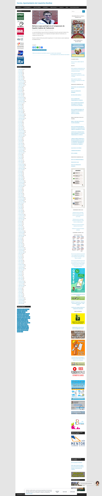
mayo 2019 (20, 190)
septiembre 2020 (21, 168)
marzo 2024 (20, 109)
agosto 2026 (20, 69)
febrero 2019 (20, 194)
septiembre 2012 (21, 302)
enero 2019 (20, 196)
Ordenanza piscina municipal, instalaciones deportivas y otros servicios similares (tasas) (78, 221)
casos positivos (25, 315)
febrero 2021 (20, 161)
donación (24, 321)
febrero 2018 (20, 211)
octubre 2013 (20, 284)
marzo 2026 (20, 76)
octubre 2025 (20, 83)
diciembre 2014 (21, 264)
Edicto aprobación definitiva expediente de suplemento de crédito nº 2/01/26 (78, 75)
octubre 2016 (20, 233)
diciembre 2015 (21, 247)
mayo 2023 (20, 123)
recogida (19, 327)
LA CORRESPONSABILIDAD (76, 294)
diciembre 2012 (21, 297)
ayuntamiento (24, 310)
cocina (24, 316)
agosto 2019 (20, 186)
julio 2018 (20, 204)
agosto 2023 (20, 119)
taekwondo (23, 328)
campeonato (19, 313)
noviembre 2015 (21, 249)
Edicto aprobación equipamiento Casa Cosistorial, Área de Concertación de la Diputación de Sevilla (78, 70)
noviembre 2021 (21, 148)
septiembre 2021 (21, 151)
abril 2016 (20, 242)
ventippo (26, 330)
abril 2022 (20, 141)
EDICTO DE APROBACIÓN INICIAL (77, 159)
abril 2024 (20, 108)
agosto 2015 (20, 253)
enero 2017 (20, 229)
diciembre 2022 (21, 130)
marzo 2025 (20, 93)
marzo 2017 (20, 226)
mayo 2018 (20, 207)
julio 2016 (20, 238)
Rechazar (65, 491)
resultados (24, 327)
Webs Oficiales (53, 7)
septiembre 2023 (21, 118)
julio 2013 (20, 288)
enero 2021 (20, 162)
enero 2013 (20, 296)
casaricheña (19, 315)
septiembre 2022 (21, 134)
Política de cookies (29, 493)
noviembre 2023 (21, 115)
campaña (23, 312)
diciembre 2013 (21, 281)
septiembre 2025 (21, 84)
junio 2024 (20, 105)
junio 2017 (20, 222)
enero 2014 (20, 279)
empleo (18, 322)
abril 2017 (20, 225)
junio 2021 (20, 155)
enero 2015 (20, 263)
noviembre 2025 (21, 82)
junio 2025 (20, 89)
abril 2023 (20, 125)
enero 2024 (20, 112)
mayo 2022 (20, 140)
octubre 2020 (20, 167)
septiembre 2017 (21, 218)
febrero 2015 (20, 261)
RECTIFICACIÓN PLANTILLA (76, 94)
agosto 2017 (20, 219)
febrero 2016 (20, 245)
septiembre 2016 (21, 235)
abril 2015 (20, 258)
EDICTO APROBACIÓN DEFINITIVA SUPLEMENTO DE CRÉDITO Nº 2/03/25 (77, 104)
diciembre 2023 (21, 114)
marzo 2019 (20, 193)
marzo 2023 (20, 126)
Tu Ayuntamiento (27, 7)
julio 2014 (20, 271)
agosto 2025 (20, 86)
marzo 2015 (20, 260)
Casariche (19, 7)
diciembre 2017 (21, 214)
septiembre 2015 (21, 251)
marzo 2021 (20, 160)
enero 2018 (20, 212)
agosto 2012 (20, 303)
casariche (27, 313)
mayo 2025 (20, 90)
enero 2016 (20, 246)
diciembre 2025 (21, 80)
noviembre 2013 (21, 282)
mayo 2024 (20, 107)
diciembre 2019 (21, 180)
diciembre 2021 (21, 147)
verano (18, 331)
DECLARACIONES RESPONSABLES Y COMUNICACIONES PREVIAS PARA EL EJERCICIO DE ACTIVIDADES (78, 359)
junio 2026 (20, 72)
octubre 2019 (20, 183)
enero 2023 (20, 129)
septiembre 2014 (21, 268)
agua (23, 309)
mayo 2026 (20, 73)
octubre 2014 (20, 267)
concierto (28, 316)
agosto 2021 (20, 153)
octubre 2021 (20, 150)
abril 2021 (20, 158)
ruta (27, 327)
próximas (26, 325)
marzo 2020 (20, 176)
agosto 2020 (20, 169)
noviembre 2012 (21, 299)
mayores (25, 324)
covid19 (18, 319)
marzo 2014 (20, 277)
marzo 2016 (20, 243)
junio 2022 (20, 139)
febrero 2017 (20, 228)
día (27, 321)
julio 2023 (20, 121)
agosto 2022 (20, 136)
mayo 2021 (20, 157)
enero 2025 (20, 96)
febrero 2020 (20, 178)
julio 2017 (20, 221)
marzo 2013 (20, 293)
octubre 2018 (20, 200)
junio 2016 (20, 239)
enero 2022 (20, 146)
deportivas (19, 321)
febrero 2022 (20, 144)
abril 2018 (20, 208)
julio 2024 (20, 104)
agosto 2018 (20, 203)
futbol (28, 322)
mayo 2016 (20, 240)
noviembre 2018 (21, 199)
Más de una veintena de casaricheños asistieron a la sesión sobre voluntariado (47, 53)
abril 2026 (20, 75)
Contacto (61, 7)
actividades (19, 309)
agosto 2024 (20, 102)
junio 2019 (20, 189)
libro (22, 324)
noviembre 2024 (21, 98)
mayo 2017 (20, 224)
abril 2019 (20, 192)
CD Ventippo (19, 316)
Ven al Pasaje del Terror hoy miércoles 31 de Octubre (59, 54)
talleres (18, 330)
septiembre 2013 (21, 285)
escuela (22, 322)
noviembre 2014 (21, 265)
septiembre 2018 (21, 201)
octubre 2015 (20, 250)
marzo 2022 (20, 143)
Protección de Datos (74, 7)
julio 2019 (20, 187)
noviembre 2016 (21, 232)
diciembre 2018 (21, 197)
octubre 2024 (20, 100)
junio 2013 (20, 289)
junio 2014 (20, 272)
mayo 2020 (20, 173)
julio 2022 (20, 137)
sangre (18, 328)
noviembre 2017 (21, 215)
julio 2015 (20, 254)
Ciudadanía (45, 7)
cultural (22, 319)
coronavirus (24, 318)
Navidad (18, 325)
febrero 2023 (20, 128)
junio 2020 (20, 172)
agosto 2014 (20, 270)
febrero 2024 (20, 111)
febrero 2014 (20, 278)
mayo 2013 (20, 290)
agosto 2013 (20, 286)
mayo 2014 (20, 274)
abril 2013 (20, 292)
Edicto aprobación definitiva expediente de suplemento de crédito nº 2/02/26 (78, 80)
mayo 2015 (20, 257)
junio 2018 (20, 206)
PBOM (67, 7)
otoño (22, 325)
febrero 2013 (20, 295)
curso (26, 319)
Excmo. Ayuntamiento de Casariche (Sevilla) (34, 3)
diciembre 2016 (21, 231)
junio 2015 (20, 256)
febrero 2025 (20, 94)
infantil (18, 324)
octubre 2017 (20, 217)
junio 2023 (20, 122)
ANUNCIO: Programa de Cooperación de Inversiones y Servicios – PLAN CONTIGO (78, 303)
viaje (22, 331)
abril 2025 (20, 91)
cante (24, 313)
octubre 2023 (20, 116)
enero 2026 (20, 79)
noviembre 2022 (21, 132)
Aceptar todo (57, 492)
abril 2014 (20, 275)
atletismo (19, 310)
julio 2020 (20, 171)
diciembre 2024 (21, 97)
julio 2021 (20, 154)
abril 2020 (20, 175)
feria (25, 322)
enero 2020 (20, 179)
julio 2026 (20, 70)
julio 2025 (20, 87)
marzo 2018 (20, 210)
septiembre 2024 (21, 101)
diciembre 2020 (21, 164)
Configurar (72, 491)
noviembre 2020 (21, 165)
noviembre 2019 (21, 182)
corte (29, 318)
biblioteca (19, 312)
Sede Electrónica (37, 7)
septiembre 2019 (21, 185)
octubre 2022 (20, 133)
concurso (19, 318)
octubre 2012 (20, 300)
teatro (22, 330)
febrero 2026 (20, 77)
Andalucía (27, 309)
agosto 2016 (20, 236)
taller (27, 328)
